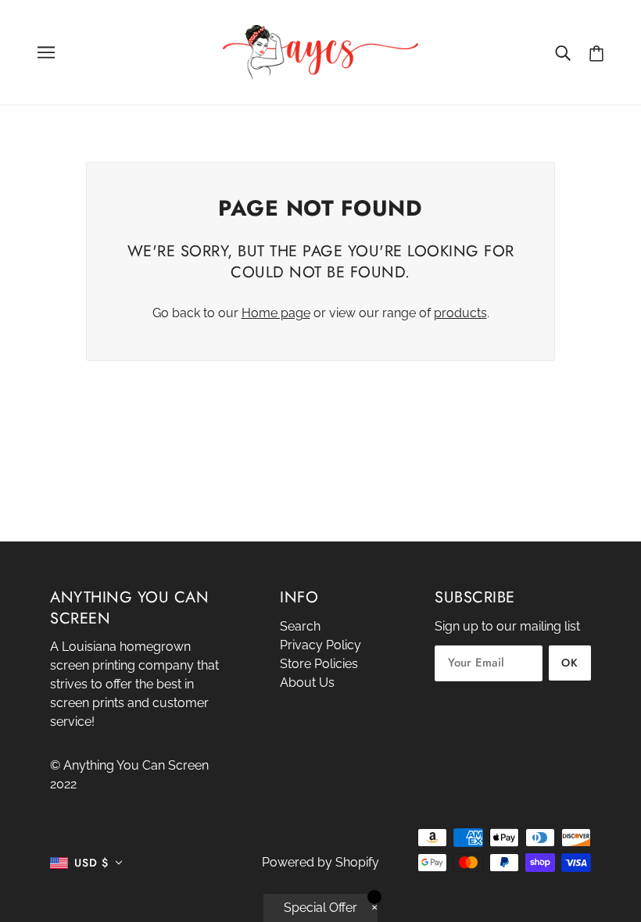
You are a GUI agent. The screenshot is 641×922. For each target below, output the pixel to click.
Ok (569, 662)
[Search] (563, 52)
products (460, 313)
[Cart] (596, 53)
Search (300, 626)
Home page (276, 313)
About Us (307, 682)
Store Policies (319, 663)
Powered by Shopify (320, 862)
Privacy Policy (320, 645)
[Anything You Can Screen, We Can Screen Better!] (320, 51)
